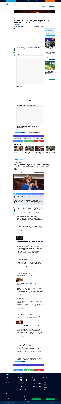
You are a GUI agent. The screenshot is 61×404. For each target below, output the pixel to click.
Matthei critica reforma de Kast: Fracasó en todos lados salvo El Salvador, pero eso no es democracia (33, 321)
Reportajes (7, 393)
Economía (19, 6)
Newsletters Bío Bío (32, 0)
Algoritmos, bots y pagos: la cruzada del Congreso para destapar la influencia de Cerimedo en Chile (33, 236)
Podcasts (7, 6)
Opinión (30, 6)
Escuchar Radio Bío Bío (50, 0)
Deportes (22, 6)
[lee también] (20, 238)
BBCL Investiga (33, 6)
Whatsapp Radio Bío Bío (51, 399)
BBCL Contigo (38, 6)
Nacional (10, 6)
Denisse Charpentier (17, 24)
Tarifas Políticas (8, 398)
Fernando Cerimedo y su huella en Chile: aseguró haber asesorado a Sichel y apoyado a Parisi (33, 278)
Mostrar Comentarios (29, 135)
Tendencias (26, 6)
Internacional (15, 6)
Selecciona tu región (10, 0)
